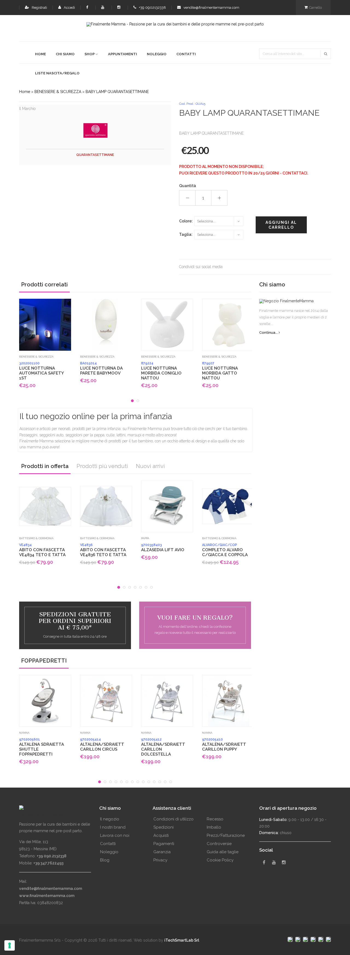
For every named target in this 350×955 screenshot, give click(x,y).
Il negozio (109, 819)
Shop (89, 54)
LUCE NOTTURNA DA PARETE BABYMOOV (101, 368)
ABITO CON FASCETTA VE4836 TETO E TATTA (103, 550)
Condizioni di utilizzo (173, 819)
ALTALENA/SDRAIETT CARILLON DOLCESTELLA (163, 747)
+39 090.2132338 (51, 856)
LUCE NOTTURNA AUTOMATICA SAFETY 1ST (41, 371)
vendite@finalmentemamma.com (211, 7)
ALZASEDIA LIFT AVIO (162, 547)
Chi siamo (65, 54)
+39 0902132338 (152, 7)
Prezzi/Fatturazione (226, 835)
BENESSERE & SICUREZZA (57, 91)
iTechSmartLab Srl (181, 940)
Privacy (160, 860)
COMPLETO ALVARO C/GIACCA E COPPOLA (225, 550)
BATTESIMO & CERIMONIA (36, 538)
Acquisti (161, 835)
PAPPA (145, 538)
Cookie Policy (220, 860)
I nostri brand (113, 827)
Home (40, 54)
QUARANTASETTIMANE (95, 155)
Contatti (186, 54)
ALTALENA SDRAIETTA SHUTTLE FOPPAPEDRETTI (41, 747)
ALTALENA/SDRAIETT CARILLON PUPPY (224, 745)
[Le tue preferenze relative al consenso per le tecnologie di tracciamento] (9, 945)
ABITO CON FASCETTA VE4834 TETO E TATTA (42, 550)
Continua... (269, 332)
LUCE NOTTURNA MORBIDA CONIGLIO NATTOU (161, 371)
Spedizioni (163, 827)
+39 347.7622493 (48, 863)
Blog (104, 860)
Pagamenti (163, 843)
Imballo (214, 827)
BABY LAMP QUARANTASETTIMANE (117, 91)
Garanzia (162, 851)
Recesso (215, 819)
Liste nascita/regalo (57, 73)
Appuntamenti (122, 54)
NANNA (24, 732)
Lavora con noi (114, 835)
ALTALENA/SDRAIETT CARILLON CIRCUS (102, 745)
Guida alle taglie (222, 851)
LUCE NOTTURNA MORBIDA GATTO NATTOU (220, 371)
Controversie (219, 843)
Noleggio (157, 54)
